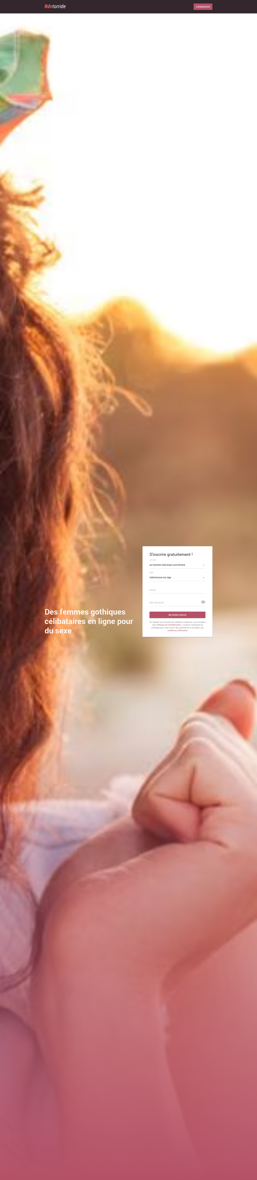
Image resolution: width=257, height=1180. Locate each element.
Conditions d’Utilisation (177, 630)
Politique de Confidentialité (169, 624)
